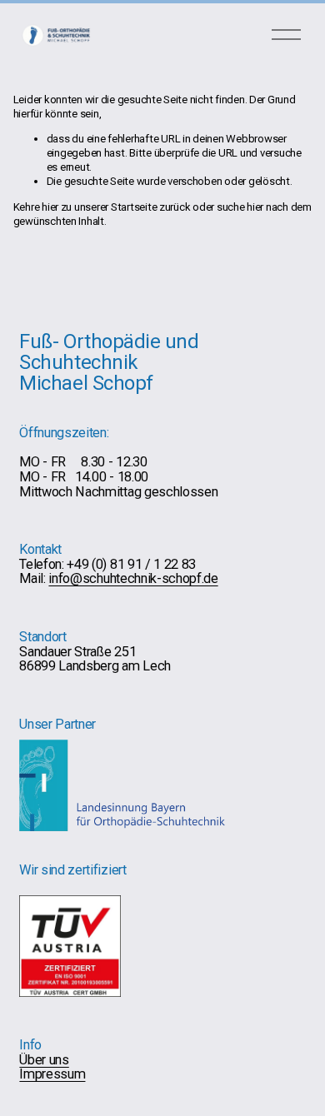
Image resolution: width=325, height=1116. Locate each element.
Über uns (43, 1060)
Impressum (52, 1074)
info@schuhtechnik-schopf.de (133, 578)
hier (50, 207)
